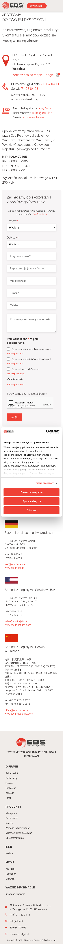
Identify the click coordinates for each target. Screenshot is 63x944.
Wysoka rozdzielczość (18, 828)
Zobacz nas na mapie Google (33, 75)
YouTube (10, 868)
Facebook (11, 873)
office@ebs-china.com (17, 710)
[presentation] (30, 403)
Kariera (9, 853)
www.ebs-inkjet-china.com (19, 713)
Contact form (40, 214)
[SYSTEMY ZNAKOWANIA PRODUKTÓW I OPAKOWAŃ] (13, 6)
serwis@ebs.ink (33, 117)
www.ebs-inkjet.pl (19, 934)
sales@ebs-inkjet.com (16, 621)
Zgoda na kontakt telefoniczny (25, 369)
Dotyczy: (13, 237)
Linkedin (10, 878)
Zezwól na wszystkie (31, 492)
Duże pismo (12, 818)
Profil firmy (11, 778)
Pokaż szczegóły (44, 482)
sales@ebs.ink (42, 113)
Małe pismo (12, 813)
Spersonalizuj (29, 501)
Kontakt (10, 793)
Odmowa (31, 510)
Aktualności (12, 773)
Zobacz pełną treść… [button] (16, 353)
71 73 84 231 (30, 88)
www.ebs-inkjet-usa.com (18, 624)
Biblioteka (11, 788)
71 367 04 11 (50, 84)
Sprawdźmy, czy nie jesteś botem (27, 393)
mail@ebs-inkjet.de (15, 564)
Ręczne (9, 823)
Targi (8, 797)
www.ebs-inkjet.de (14, 567)
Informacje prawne (15, 894)
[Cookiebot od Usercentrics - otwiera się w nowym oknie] (46, 432)
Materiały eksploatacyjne (19, 833)
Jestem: (12, 220)
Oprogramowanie (15, 837)
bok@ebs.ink (47, 108)
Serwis (9, 783)
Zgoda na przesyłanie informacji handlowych (31, 359)
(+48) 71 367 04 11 (20, 914)
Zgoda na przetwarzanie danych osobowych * (31, 349)
